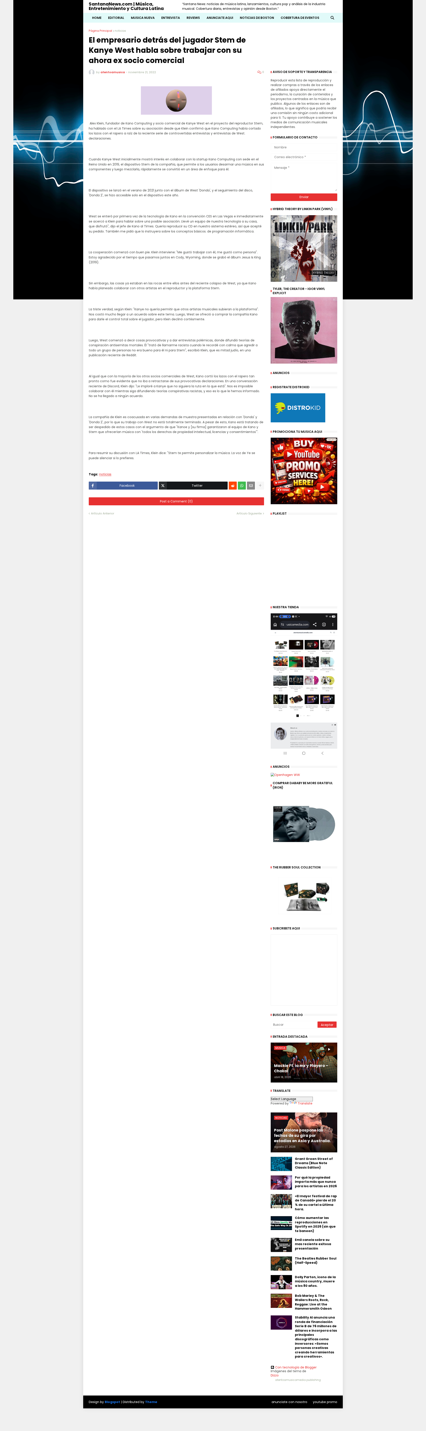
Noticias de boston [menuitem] (257, 18)
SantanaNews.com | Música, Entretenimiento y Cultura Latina (126, 6)
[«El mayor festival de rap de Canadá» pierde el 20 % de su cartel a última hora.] (281, 1201)
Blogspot (112, 1402)
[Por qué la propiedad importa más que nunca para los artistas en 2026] (281, 1182)
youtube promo (325, 1402)
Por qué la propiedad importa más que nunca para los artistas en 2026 (316, 1181)
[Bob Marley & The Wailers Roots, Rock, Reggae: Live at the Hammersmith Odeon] (281, 1301)
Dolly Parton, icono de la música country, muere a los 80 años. (315, 1281)
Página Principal (100, 31)
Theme (151, 1402)
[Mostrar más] (260, 486)
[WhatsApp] (242, 486)
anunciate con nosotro (289, 1402)
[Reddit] (233, 486)
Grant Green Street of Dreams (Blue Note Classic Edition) (314, 1163)
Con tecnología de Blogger (296, 1367)
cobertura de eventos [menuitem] (300, 18)
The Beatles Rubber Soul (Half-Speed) (315, 1260)
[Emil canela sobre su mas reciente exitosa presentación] (281, 1245)
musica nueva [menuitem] (143, 18)
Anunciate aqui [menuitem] (220, 18)
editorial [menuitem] (116, 18)
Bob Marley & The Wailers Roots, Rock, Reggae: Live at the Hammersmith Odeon (313, 1302)
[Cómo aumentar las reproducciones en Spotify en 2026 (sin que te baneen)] (281, 1223)
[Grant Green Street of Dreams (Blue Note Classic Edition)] (281, 1164)
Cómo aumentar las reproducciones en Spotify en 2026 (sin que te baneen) (315, 1224)
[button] (332, 18)
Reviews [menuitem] (193, 18)
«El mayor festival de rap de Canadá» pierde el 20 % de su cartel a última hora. (316, 1202)
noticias (120, 31)
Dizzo (275, 1375)
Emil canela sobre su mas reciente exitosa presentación (313, 1244)
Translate (305, 1103)
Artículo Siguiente (249, 513)
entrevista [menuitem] (170, 18)
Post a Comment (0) (176, 501)
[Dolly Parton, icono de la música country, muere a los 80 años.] (281, 1282)
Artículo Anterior (102, 513)
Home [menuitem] (96, 18)
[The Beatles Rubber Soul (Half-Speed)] (281, 1263)
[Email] (251, 486)
